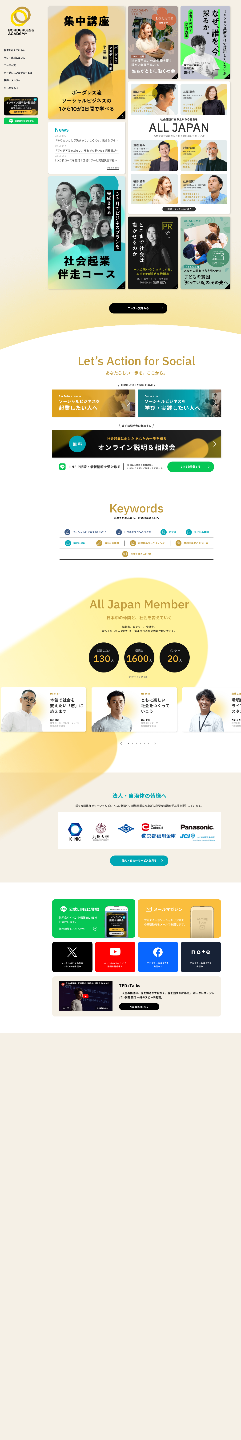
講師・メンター (12, 80)
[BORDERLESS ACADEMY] (21, 21)
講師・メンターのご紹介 (180, 209)
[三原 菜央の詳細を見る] (204, 99)
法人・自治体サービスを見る (139, 860)
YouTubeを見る (139, 1006)
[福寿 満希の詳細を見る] (154, 189)
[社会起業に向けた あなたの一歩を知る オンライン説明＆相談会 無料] (136, 444)
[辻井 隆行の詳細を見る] (204, 189)
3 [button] (136, 744)
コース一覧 (10, 65)
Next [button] (154, 743)
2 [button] (132, 744)
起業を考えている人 (14, 50)
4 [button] (140, 744)
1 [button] (128, 744)
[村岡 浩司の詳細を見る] (204, 155)
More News (113, 167)
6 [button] (148, 744)
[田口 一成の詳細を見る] (154, 99)
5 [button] (144, 744)
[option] (44, 710)
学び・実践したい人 (14, 57)
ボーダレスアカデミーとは (18, 72)
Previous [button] (121, 743)
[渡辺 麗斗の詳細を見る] (154, 155)
